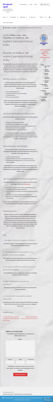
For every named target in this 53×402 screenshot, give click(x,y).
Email (20, 359)
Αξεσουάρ (22, 17)
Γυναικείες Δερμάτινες (47, 77)
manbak (19, 35)
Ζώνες (4, 17)
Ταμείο (30, 4)
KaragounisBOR (7, 5)
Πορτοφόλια (13, 17)
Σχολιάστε (24, 35)
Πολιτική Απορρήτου (8, 22)
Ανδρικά (46, 85)
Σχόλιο (20, 339)
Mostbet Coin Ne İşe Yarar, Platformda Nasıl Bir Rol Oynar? (29, 317)
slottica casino (26, 184)
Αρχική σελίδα (7, 27)
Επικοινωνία (32, 17)
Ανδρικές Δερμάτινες (47, 70)
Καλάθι (35, 4)
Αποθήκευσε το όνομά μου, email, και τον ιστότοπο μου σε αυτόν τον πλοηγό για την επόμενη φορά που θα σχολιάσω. (20, 368)
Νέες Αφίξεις (13, 27)
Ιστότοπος (30, 359)
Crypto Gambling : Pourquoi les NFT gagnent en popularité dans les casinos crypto (11, 318)
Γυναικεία (47, 88)
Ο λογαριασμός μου (23, 4)
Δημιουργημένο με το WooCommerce (23, 394)
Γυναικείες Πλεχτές (47, 81)
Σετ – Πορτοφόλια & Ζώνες (47, 93)
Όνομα (10, 359)
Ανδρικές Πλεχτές (46, 74)
